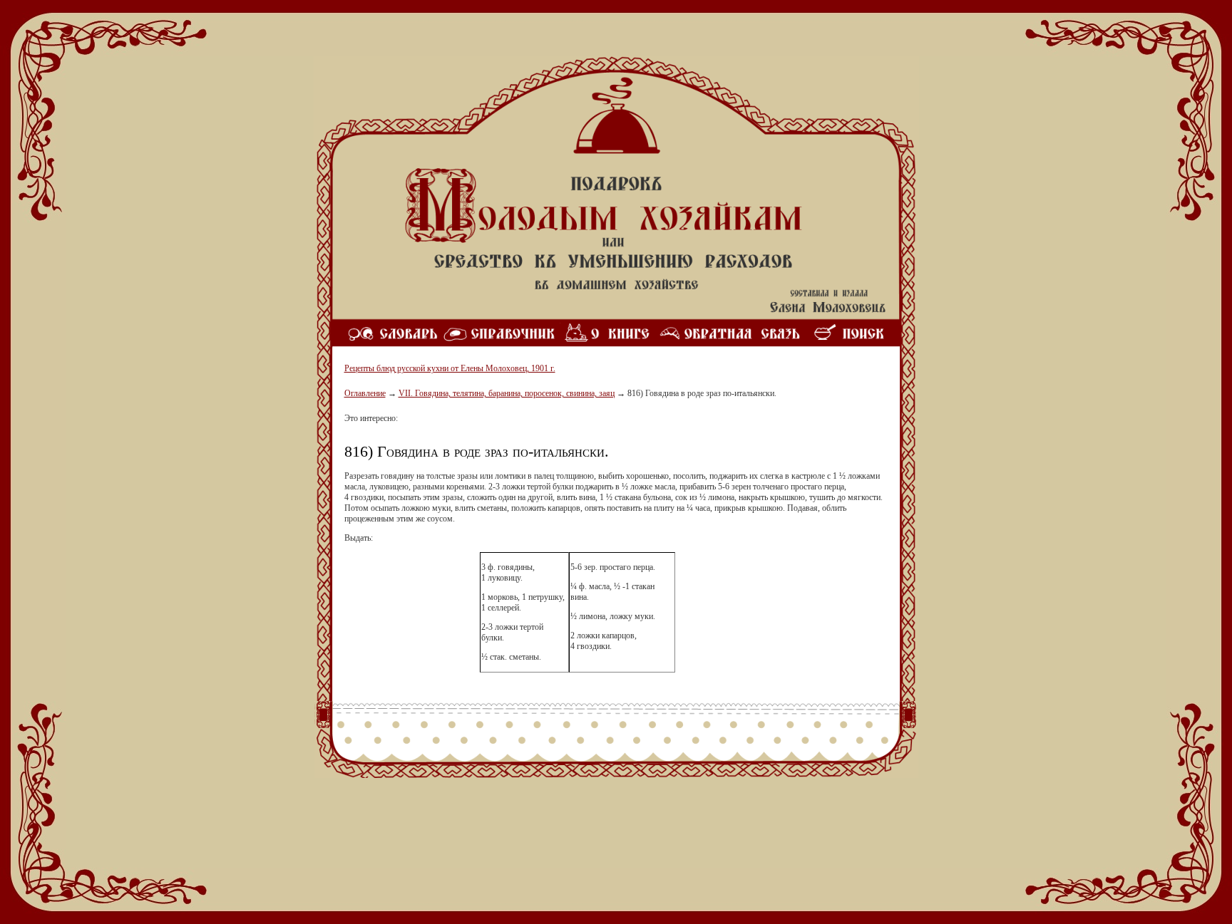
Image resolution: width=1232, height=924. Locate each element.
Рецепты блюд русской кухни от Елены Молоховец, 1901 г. (449, 368)
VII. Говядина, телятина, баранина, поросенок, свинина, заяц (507, 393)
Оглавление (365, 393)
